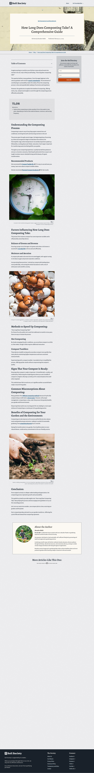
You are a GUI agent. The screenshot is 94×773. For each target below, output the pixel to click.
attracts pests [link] (31, 398)
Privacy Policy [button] (50, 761)
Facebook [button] (71, 756)
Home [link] (30, 52)
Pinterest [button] (71, 761)
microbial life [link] (21, 248)
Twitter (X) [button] (71, 768)
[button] (69, 80)
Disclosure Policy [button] (51, 763)
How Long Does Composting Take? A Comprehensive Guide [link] (51, 52)
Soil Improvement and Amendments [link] (47, 21)
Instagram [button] (71, 759)
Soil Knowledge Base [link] (77, 3)
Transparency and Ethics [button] (53, 766)
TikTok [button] (71, 763)
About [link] (67, 3)
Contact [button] (49, 768)
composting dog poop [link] (26, 423)
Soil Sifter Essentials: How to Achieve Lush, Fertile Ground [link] (30, 731)
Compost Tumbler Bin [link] (28, 164)
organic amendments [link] (34, 80)
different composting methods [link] (30, 395)
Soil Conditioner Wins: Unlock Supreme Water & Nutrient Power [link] (32, 674)
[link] (30, 170)
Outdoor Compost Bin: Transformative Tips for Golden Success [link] (31, 617)
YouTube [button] (71, 766)
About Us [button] (49, 756)
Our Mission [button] (50, 759)
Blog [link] (34, 52)
